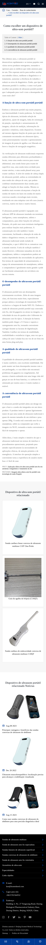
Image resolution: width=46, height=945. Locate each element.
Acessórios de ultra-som (12, 865)
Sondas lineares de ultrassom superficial (18, 850)
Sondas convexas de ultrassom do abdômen (19, 855)
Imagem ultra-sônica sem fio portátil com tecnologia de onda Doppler (21, 473)
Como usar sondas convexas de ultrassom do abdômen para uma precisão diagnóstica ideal (20, 820)
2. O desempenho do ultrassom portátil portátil (20, 44)
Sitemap (5, 933)
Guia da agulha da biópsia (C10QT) (23, 598)
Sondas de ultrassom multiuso (14, 839)
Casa (8, 10)
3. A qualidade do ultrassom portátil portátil (19, 47)
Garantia (15, 10)
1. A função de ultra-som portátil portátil (18, 41)
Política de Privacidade (20, 933)
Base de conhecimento (28, 10)
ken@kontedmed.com (15, 886)
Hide (20, 37)
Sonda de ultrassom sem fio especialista (18, 845)
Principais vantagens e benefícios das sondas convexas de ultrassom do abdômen (20, 731)
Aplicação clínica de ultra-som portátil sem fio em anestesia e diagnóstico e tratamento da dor (22, 468)
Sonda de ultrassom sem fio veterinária (18, 860)
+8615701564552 (13, 895)
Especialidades (8, 870)
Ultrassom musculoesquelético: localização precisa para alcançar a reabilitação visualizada (22, 775)
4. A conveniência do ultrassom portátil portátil (20, 50)
